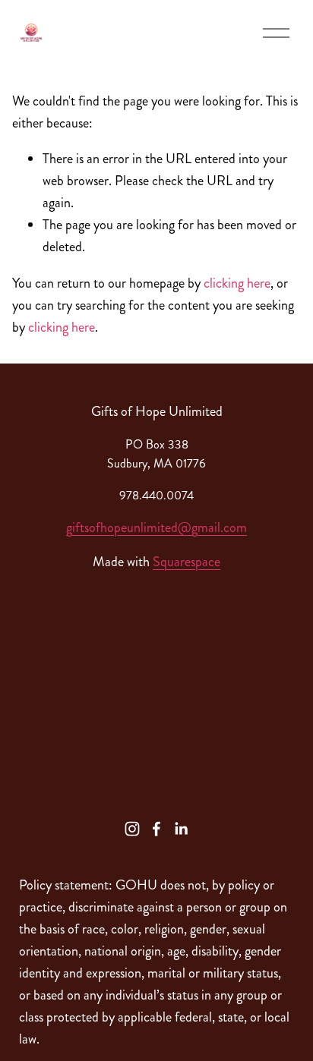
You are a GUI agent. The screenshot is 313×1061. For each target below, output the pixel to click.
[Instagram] (132, 828)
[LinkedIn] (180, 828)
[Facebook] (156, 828)
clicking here (237, 283)
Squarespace (186, 561)
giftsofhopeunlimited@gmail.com (156, 527)
